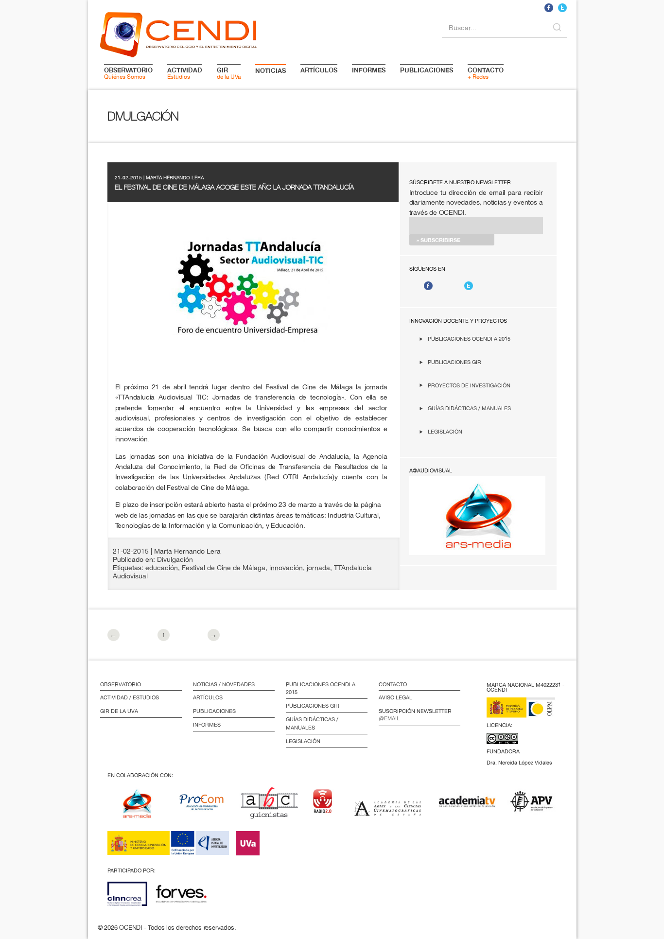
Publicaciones (214, 711)
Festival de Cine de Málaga (223, 568)
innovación (286, 568)
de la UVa (229, 73)
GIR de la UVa (119, 711)
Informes (207, 725)
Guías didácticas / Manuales (469, 408)
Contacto (393, 684)
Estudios (184, 73)
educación (161, 568)
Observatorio (120, 684)
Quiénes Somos (128, 73)
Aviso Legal (395, 697)
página (371, 504)
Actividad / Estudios (129, 697)
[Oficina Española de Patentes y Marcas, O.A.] (528, 713)
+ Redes (486, 73)
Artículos (208, 697)
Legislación (445, 431)
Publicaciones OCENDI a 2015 (469, 338)
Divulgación (175, 559)
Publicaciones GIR (454, 362)
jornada (318, 568)
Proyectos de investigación (469, 385)
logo (178, 33)
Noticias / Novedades (224, 684)
